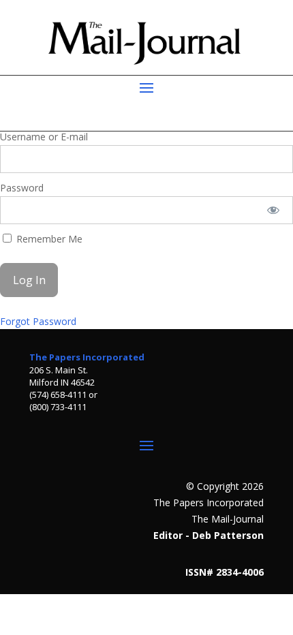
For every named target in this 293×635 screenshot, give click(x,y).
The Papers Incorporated (86, 357)
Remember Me (48, 238)
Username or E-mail (44, 136)
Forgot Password (38, 321)
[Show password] (273, 210)
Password (22, 187)
